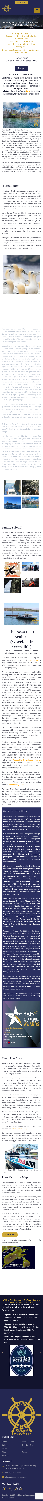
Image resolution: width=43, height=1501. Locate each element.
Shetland (5, 1455)
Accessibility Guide (16, 785)
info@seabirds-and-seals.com (16, 1477)
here (28, 91)
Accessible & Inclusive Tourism (27, 760)
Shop (4, 1452)
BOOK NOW (21, 2)
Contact (25, 1452)
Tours (4, 1449)
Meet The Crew (28, 1442)
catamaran (33, 660)
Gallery (5, 1445)
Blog (23, 1449)
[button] (40, 1351)
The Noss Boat (27, 1445)
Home (4, 1442)
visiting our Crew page (19, 1129)
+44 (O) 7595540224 (13, 1473)
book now (9, 1235)
